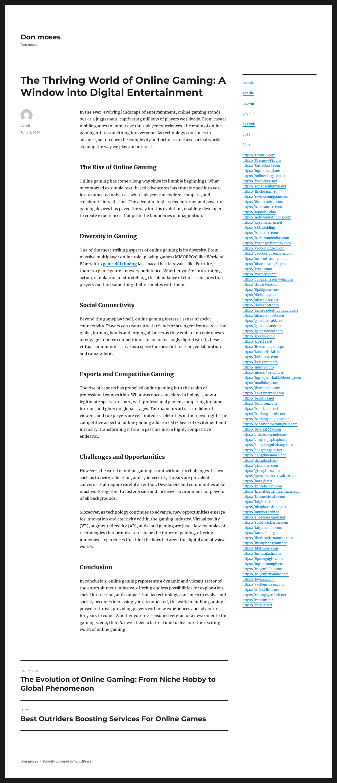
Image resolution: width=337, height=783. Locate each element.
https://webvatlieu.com (261, 590)
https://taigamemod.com (262, 528)
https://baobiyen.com (260, 403)
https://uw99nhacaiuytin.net (266, 259)
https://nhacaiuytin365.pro (264, 264)
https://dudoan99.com (261, 305)
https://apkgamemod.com (263, 393)
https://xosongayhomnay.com (267, 243)
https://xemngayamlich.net (264, 595)
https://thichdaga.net (260, 191)
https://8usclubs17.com (261, 166)
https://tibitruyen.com (260, 548)
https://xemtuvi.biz (258, 600)
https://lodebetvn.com (260, 357)
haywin (248, 103)
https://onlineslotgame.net (264, 176)
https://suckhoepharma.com (265, 522)
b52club (249, 124)
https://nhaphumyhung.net (264, 507)
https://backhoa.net (258, 398)
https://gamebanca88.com (263, 321)
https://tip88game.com (261, 290)
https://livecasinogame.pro (264, 347)
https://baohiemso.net (260, 409)
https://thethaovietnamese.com (268, 538)
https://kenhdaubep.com (262, 486)
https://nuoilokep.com (260, 383)
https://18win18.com (259, 155)
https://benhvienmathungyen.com (270, 424)
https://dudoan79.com (261, 295)
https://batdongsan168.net (264, 414)
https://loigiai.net (256, 502)
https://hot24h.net (257, 481)
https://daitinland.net (260, 460)
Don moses (40, 37)
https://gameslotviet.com (263, 331)
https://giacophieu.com (261, 471)
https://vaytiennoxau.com (263, 585)
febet (246, 145)
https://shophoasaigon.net (264, 517)
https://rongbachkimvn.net (264, 186)
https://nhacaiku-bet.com (263, 316)
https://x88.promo (257, 269)
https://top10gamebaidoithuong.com (272, 378)
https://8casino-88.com (262, 160)
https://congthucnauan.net (264, 455)
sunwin (248, 83)
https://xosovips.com (260, 274)
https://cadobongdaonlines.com (268, 253)
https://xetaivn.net (257, 605)
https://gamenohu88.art (262, 326)
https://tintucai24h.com (262, 553)
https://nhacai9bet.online (263, 372)
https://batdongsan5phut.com (267, 419)
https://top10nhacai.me (261, 171)
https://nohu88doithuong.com (267, 217)
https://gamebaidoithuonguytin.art (270, 310)
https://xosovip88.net (260, 181)
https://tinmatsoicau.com (263, 202)
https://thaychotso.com (261, 388)
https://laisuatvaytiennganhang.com (271, 491)
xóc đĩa (248, 93)
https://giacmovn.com (260, 466)
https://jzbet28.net (257, 341)
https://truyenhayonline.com (266, 574)
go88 (246, 135)
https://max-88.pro (258, 367)
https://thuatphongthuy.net (265, 543)
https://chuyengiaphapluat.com (268, 440)
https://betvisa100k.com (262, 429)
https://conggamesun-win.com (268, 279)
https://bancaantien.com (262, 207)
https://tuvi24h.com (259, 579)
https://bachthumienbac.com (266, 238)
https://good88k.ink (259, 336)
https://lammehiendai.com (264, 497)
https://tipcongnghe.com (263, 559)
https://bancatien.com (260, 233)
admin (25, 125)
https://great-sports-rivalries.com (270, 476)
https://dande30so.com (261, 285)
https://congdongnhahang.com (268, 445)
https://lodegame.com (260, 362)
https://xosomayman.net (262, 222)
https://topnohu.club (259, 212)
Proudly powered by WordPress (67, 761)
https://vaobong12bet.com (263, 248)
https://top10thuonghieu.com (266, 564)
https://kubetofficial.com (262, 352)
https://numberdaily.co (261, 512)
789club (249, 114)
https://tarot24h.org (259, 533)
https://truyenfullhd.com (262, 569)
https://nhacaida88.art (260, 300)
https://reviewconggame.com (266, 197)
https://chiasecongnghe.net (265, 435)
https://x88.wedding (259, 228)
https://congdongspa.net (262, 450)
